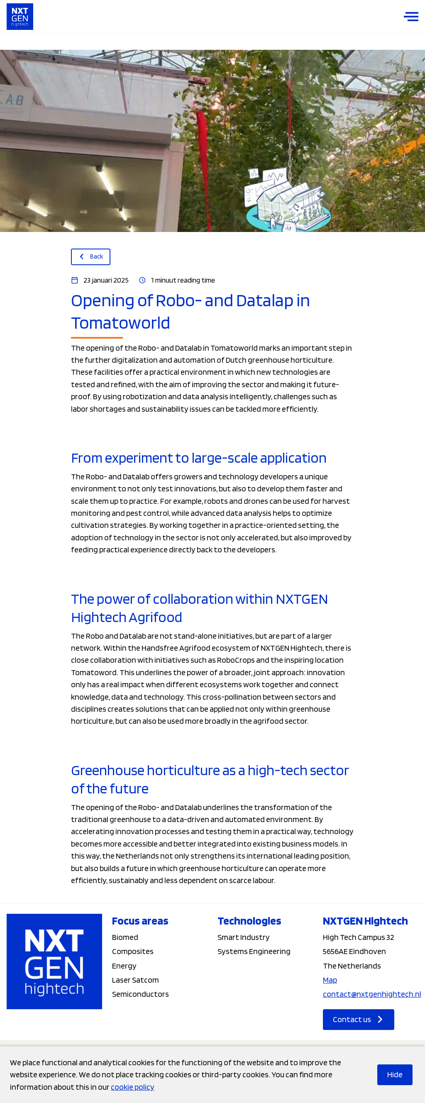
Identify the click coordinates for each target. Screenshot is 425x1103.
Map (330, 980)
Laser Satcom (135, 980)
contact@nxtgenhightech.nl (372, 994)
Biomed (125, 937)
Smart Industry (243, 937)
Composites (133, 951)
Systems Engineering (254, 951)
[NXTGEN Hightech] (20, 16)
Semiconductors (140, 994)
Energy (124, 966)
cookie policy (132, 1087)
